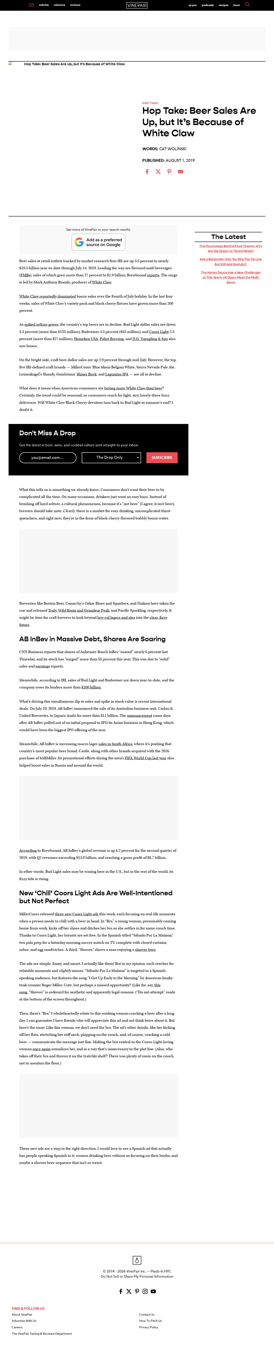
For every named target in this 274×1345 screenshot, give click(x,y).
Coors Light (159, 331)
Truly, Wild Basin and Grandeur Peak (78, 610)
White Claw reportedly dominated (47, 296)
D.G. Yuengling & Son (150, 338)
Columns (59, 5)
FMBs (25, 275)
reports (153, 275)
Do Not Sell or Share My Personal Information (137, 1276)
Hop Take (150, 103)
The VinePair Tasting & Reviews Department (42, 1334)
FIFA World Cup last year (145, 758)
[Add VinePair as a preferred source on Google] (98, 242)
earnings (43, 666)
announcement (139, 715)
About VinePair (22, 1314)
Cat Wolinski (172, 149)
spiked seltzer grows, (41, 324)
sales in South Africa (115, 743)
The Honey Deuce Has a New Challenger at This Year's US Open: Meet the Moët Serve (231, 277)
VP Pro (192, 5)
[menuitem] (31, 5)
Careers (17, 1327)
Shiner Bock (87, 374)
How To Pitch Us (150, 1321)
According (28, 850)
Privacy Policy (148, 1327)
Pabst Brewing (112, 338)
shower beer (145, 949)
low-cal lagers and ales (116, 617)
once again (42, 1049)
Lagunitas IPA (116, 374)
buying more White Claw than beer (133, 388)
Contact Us (146, 1314)
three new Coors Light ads (76, 914)
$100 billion (91, 687)
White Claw (101, 282)
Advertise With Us (24, 1321)
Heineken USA (86, 338)
